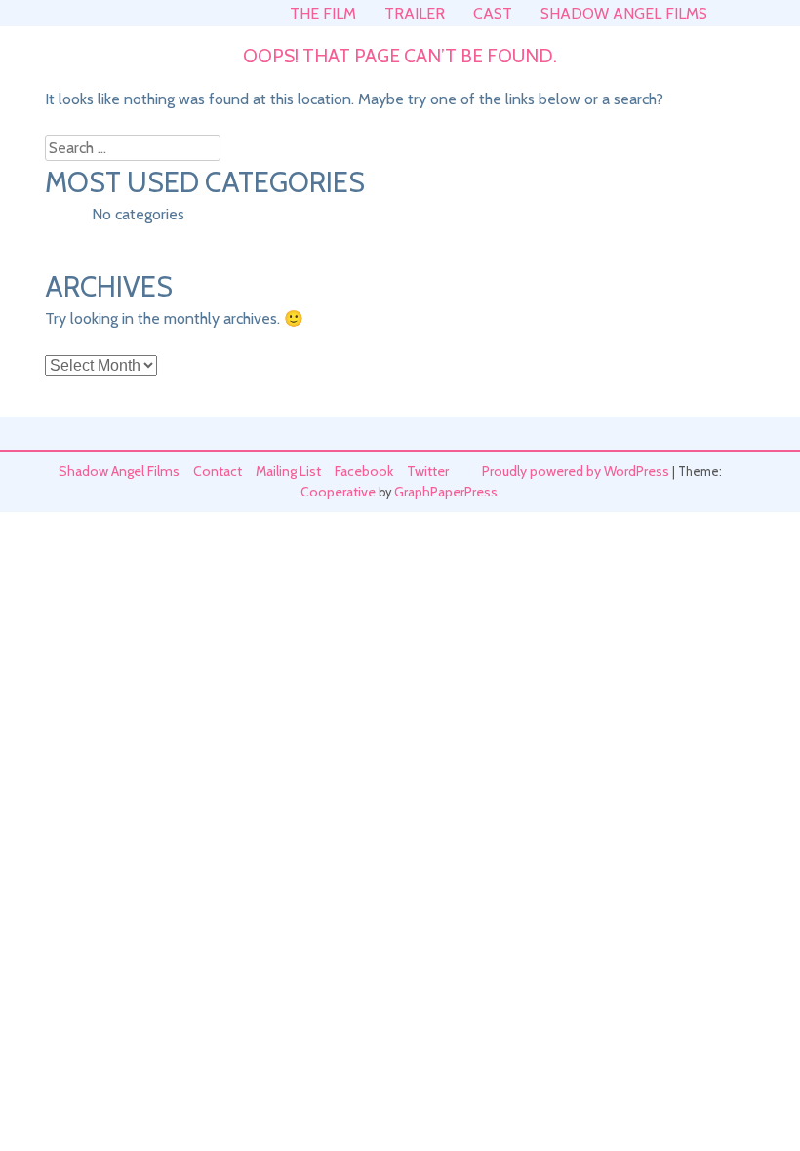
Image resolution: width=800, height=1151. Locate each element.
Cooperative (338, 491)
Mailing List (288, 471)
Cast (492, 13)
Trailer (414, 13)
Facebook (364, 471)
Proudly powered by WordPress (575, 471)
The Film (323, 13)
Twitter (428, 471)
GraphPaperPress (446, 491)
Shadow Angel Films (623, 13)
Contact (217, 471)
